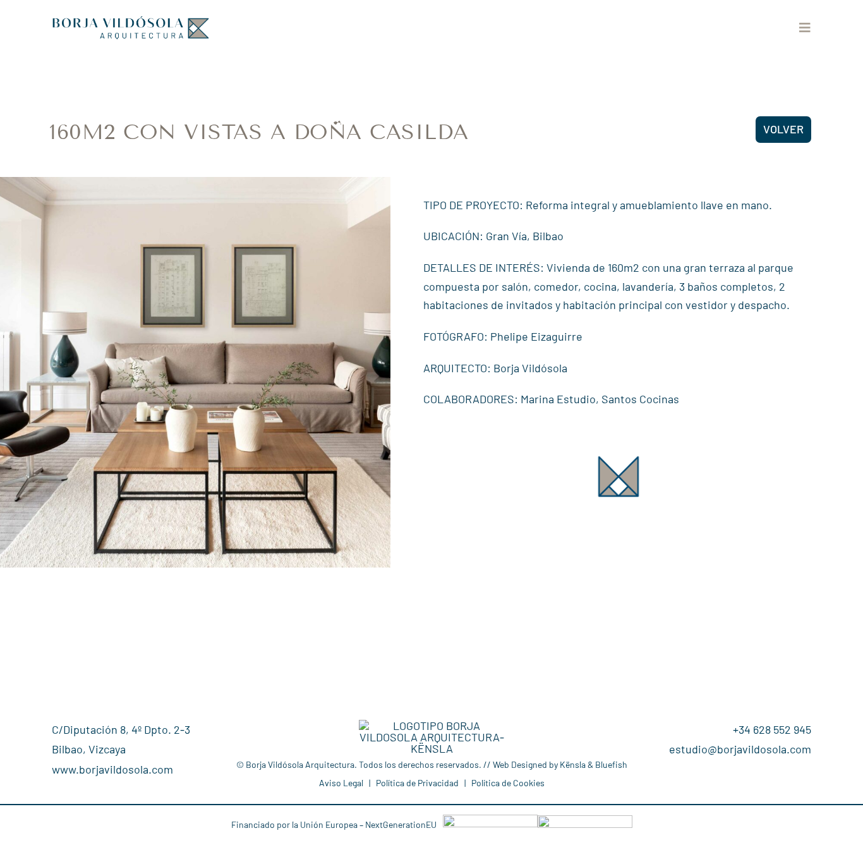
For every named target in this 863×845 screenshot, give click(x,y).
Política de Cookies (508, 782)
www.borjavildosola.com (112, 769)
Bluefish (611, 764)
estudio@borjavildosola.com (740, 749)
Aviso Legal (341, 782)
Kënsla (573, 764)
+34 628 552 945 (772, 729)
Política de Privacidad (417, 782)
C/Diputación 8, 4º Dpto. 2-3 (121, 729)
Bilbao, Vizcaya (89, 749)
